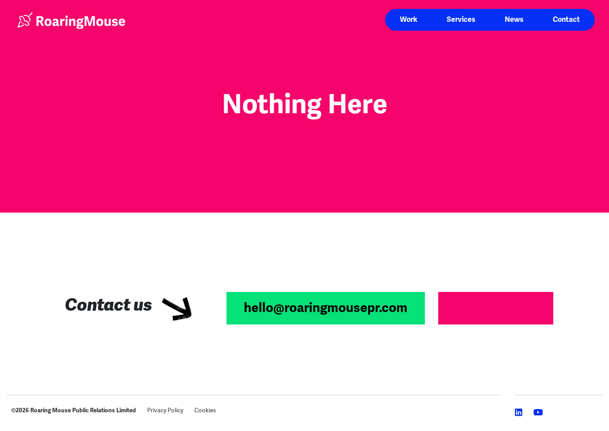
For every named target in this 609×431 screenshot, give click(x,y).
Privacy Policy (165, 410)
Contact (566, 19)
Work (408, 19)
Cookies (205, 410)
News (514, 19)
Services (461, 19)
